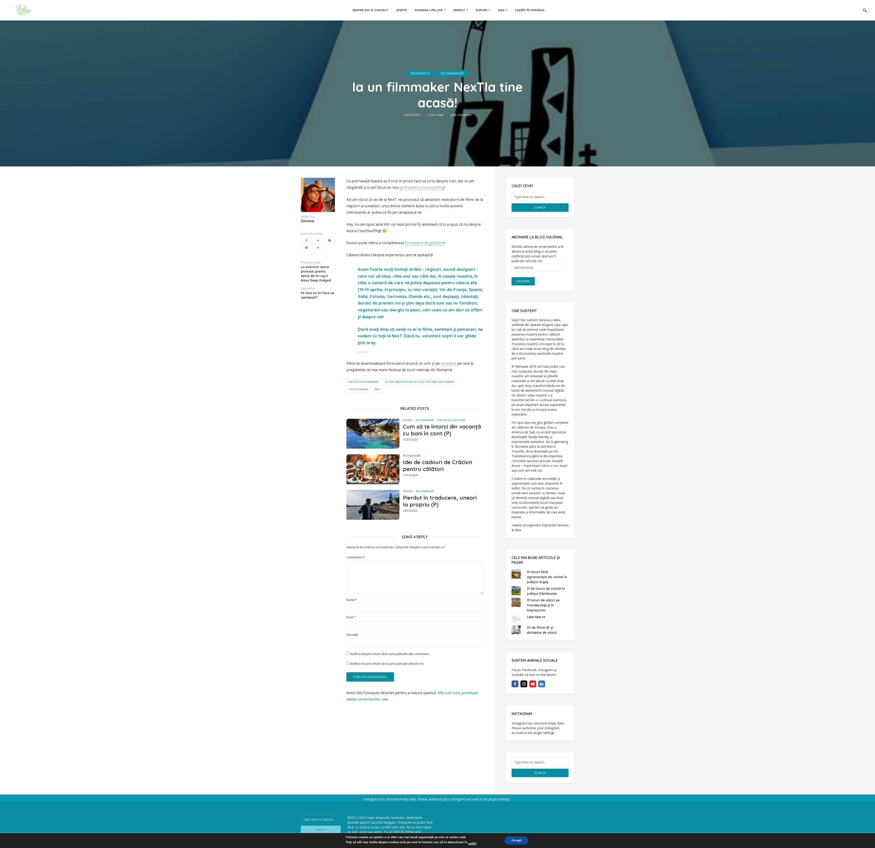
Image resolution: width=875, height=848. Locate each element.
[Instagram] (523, 683)
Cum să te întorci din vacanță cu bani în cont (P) (442, 430)
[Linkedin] (541, 683)
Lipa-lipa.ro (536, 617)
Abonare (523, 281)
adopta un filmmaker (363, 381)
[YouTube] (532, 683)
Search (540, 207)
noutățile (448, 363)
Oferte (401, 10)
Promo (407, 420)
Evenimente (420, 73)
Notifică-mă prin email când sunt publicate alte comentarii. (390, 654)
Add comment (460, 115)
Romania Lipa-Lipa (429, 10)
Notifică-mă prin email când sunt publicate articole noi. (387, 664)
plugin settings (544, 733)
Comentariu (355, 557)
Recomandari (452, 73)
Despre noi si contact (370, 10)
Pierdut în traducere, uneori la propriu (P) (440, 501)
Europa (481, 10)
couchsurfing (358, 389)
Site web (352, 635)
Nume (351, 600)
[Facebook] (515, 683)
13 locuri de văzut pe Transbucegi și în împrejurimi (543, 605)
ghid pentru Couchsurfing (422, 187)
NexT (378, 389)
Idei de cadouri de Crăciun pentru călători (437, 465)
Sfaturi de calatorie (451, 420)
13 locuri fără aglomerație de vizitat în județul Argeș (547, 577)
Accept (516, 840)
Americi (459, 10)
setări (472, 844)
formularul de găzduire (424, 242)
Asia (501, 10)
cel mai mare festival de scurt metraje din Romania (419, 381)
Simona (307, 221)
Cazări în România (529, 10)
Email (351, 617)
